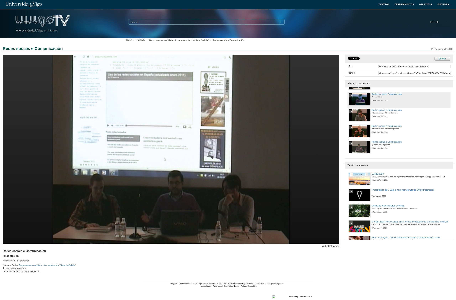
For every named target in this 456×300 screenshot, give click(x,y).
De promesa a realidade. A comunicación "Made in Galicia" (179, 40)
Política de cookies (248, 286)
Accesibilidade (205, 286)
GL (437, 22)
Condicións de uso (231, 286)
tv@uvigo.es (277, 284)
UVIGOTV (140, 40)
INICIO (129, 40)
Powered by (300, 297)
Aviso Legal (217, 286)
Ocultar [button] (442, 58)
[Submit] (280, 22)
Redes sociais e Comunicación (228, 40)
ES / (432, 22)
